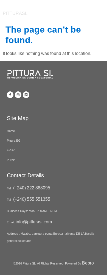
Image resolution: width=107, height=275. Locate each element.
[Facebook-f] (10, 94)
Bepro (88, 263)
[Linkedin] (26, 94)
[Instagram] (18, 94)
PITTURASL (15, 13)
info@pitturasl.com (34, 222)
